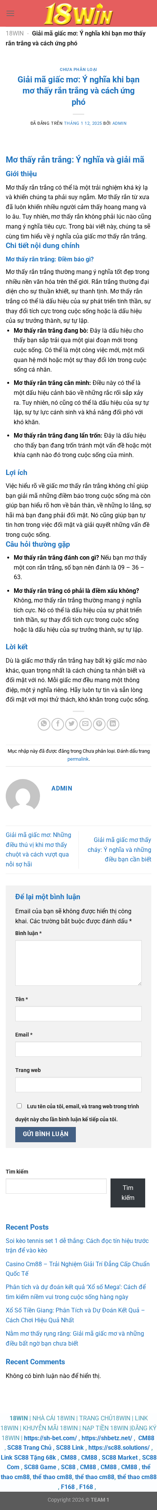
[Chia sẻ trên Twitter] (71, 724)
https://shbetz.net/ (107, 1438)
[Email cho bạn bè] (85, 724)
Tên (21, 999)
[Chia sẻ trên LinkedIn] (113, 724)
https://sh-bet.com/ (50, 1438)
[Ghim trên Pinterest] (99, 724)
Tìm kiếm (17, 1172)
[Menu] (10, 13)
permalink (78, 759)
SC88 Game (40, 1467)
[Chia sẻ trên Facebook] (57, 724)
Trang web (28, 1070)
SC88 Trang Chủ (29, 1447)
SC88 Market (120, 1457)
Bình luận (28, 933)
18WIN (15, 33)
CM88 (146, 1438)
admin (119, 123)
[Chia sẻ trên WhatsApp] (44, 724)
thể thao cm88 (52, 1477)
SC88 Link (70, 1447)
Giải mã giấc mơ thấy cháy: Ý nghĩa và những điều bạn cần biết (119, 849)
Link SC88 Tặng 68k (28, 1457)
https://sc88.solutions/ (119, 1447)
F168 (68, 1487)
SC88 (68, 1467)
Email (23, 1035)
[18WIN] (78, 13)
